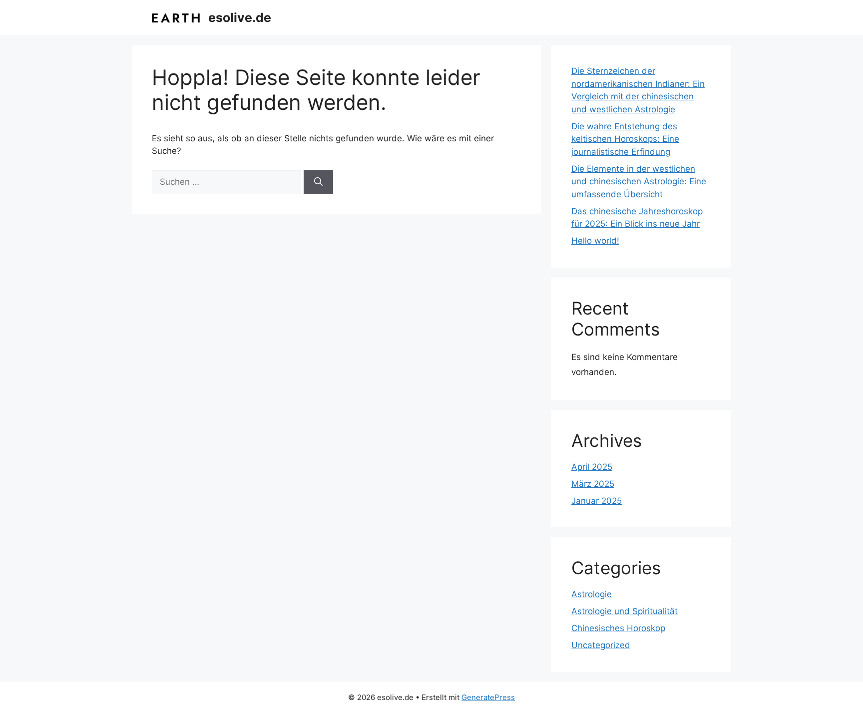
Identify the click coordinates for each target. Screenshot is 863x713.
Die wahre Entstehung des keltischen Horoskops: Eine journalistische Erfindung (625, 139)
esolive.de (239, 17)
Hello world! (595, 241)
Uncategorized (600, 645)
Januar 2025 (596, 501)
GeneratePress (488, 697)
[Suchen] (318, 182)
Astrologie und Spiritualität (624, 611)
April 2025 (591, 467)
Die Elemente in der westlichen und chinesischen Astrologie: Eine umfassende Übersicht (638, 181)
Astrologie (591, 594)
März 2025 (592, 484)
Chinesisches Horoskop (618, 628)
